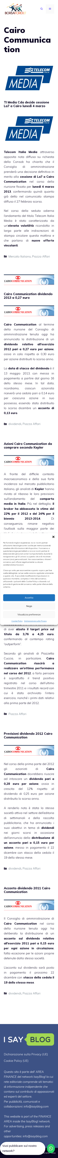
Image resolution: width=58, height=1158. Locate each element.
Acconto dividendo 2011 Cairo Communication (27, 890)
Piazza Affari (41, 256)
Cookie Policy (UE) (16, 1061)
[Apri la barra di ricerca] (41, 9)
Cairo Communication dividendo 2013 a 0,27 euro (28, 296)
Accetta (29, 597)
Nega (29, 606)
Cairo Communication (20, 324)
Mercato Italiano (20, 256)
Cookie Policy (17, 621)
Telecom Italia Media (20, 152)
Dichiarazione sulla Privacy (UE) (26, 1054)
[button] (53, 536)
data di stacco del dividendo (28, 368)
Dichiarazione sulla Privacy (35, 621)
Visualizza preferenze (29, 614)
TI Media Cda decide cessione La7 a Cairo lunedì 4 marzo (26, 104)
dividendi (15, 424)
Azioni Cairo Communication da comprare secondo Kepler (28, 445)
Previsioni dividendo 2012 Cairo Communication (28, 735)
